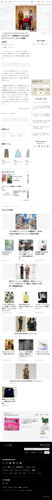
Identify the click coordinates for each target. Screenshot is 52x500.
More (42, 1)
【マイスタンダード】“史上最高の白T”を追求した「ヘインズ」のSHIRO (41, 115)
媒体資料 (15, 473)
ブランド (5, 487)
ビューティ (14, 1)
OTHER (47, 89)
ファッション (13, 4)
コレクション (6, 470)
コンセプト (25, 487)
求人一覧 (12, 172)
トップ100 (38, 1)
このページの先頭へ (8, 445)
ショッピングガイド (6, 490)
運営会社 (20, 473)
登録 (41, 92)
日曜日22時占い (19, 467)
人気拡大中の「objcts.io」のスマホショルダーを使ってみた (41, 127)
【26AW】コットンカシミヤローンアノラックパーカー (18, 162)
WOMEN (41, 89)
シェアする (11, 47)
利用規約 (24, 473)
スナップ (33, 467)
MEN (35, 89)
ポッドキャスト (26, 470)
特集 (10, 1)
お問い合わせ (39, 473)
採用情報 (10, 473)
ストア (19, 1)
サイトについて (5, 473)
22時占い (32, 1)
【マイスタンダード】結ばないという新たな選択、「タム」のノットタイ (41, 134)
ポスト (11, 470)
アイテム (10, 487)
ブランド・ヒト (26, 1)
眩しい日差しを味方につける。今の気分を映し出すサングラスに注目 (41, 121)
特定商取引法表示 (29, 490)
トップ (2, 4)
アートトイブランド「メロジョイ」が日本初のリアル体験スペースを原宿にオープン (29, 421)
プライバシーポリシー (31, 473)
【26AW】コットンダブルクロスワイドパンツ (6, 162)
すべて (34, 43)
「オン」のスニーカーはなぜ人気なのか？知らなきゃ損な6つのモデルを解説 (41, 108)
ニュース (6, 1)
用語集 (33, 470)
